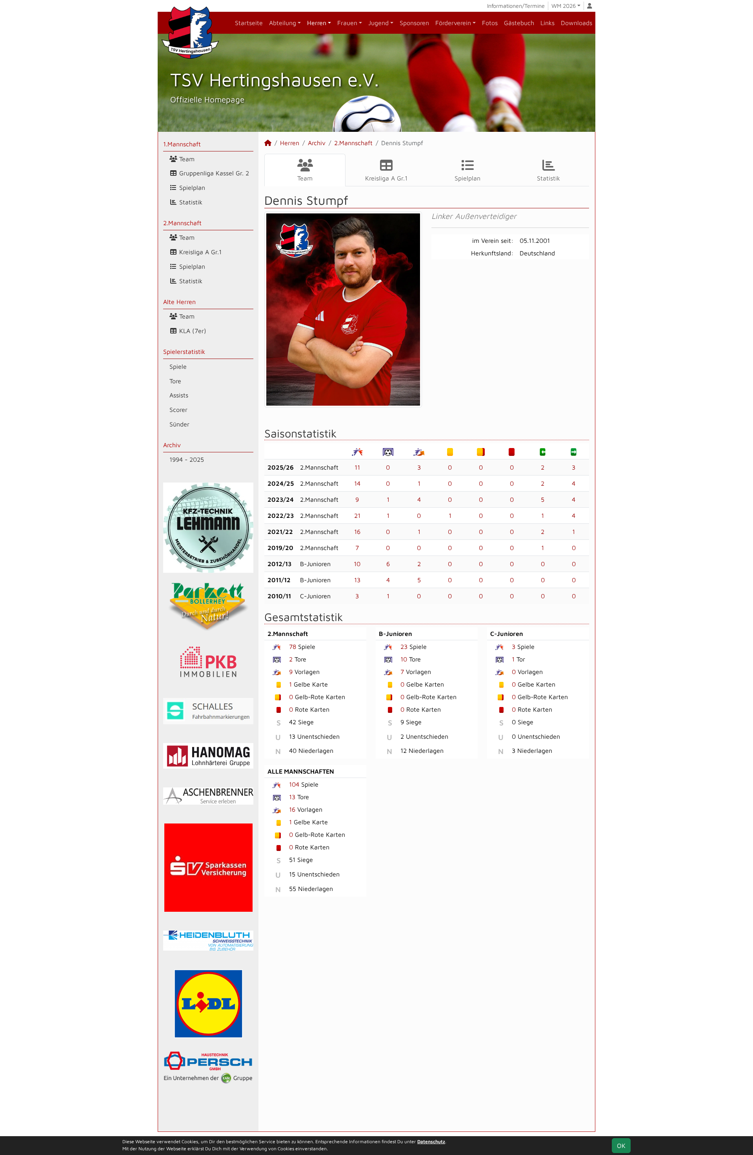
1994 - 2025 (186, 459)
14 (357, 483)
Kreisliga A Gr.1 (199, 251)
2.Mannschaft (182, 222)
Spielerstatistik (184, 351)
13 (357, 579)
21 (357, 515)
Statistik (189, 202)
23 (403, 646)
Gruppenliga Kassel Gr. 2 (213, 173)
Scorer (178, 409)
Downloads (576, 22)
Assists (178, 395)
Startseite (249, 22)
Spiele (178, 366)
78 (292, 646)
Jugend (378, 22)
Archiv (172, 444)
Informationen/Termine (516, 5)
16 (357, 531)
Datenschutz (431, 1141)
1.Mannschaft (182, 144)
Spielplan (191, 187)
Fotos (490, 22)
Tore (175, 380)
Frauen (347, 22)
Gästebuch (519, 22)
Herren (316, 22)
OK (621, 1145)
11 (357, 467)
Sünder (179, 424)
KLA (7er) (191, 330)
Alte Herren (179, 301)
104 (294, 784)
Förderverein (453, 22)
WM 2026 (563, 5)
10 (357, 563)
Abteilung (282, 22)
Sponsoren (414, 22)
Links (547, 22)
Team (186, 158)
